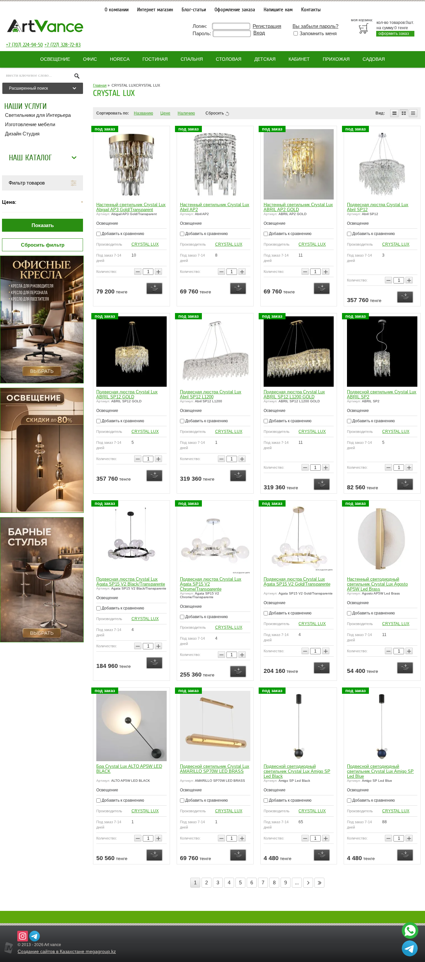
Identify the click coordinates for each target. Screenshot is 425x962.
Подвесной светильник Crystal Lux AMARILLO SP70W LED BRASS (214, 769)
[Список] (394, 113)
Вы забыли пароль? (315, 26)
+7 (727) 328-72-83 (62, 45)
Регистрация (267, 26)
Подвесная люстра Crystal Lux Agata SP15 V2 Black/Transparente (130, 582)
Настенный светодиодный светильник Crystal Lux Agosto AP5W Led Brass (377, 584)
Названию (143, 113)
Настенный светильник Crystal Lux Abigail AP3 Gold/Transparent (131, 207)
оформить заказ (394, 33)
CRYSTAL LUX (145, 244)
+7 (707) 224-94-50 (24, 45)
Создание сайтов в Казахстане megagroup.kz (67, 951)
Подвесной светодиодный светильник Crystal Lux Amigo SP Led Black (297, 771)
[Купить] (154, 288)
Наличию (186, 113)
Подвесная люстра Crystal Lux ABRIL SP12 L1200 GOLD (294, 394)
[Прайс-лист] (413, 113)
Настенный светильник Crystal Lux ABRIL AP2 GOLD (298, 207)
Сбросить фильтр (42, 245)
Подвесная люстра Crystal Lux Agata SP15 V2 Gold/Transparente (297, 582)
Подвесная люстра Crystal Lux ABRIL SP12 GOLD (127, 394)
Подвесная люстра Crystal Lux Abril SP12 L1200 (210, 394)
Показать (43, 225)
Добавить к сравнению (122, 233)
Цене (165, 113)
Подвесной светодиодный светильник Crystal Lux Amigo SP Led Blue (380, 771)
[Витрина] (403, 113)
